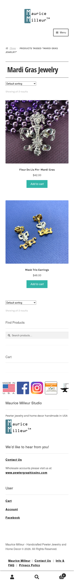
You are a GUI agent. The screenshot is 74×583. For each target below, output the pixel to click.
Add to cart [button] (37, 184)
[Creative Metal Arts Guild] (65, 388)
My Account (12, 577)
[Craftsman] (51, 388)
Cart (9, 501)
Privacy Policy (29, 565)
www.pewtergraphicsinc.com (26, 473)
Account (12, 509)
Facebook (13, 518)
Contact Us (14, 460)
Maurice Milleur (19, 561)
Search (37, 577)
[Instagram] (37, 388)
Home (13, 48)
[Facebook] (23, 388)
